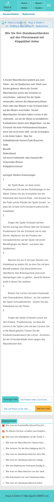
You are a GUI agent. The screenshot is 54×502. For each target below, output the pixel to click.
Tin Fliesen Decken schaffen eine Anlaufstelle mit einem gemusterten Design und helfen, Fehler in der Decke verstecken (26, 431)
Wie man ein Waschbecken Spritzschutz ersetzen (26, 442)
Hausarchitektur (11, 14)
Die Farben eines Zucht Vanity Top (35, 399)
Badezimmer (28, 14)
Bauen (39, 3)
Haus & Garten (35, 22)
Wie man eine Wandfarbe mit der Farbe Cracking (26, 437)
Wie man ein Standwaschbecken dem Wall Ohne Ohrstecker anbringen (26, 454)
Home (24, 3)
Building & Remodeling (20, 26)
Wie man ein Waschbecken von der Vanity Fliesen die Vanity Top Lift (26, 471)
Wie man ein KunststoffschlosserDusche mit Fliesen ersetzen (26, 425)
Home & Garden (15, 22)
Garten (38, 8)
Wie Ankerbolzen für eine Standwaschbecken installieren (26, 477)
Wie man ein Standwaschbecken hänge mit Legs (26, 460)
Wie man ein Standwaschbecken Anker (24, 483)
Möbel (24, 8)
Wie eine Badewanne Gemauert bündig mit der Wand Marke (26, 465)
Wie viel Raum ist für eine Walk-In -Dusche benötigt (18, 409)
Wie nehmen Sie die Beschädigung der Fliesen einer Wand (26, 448)
